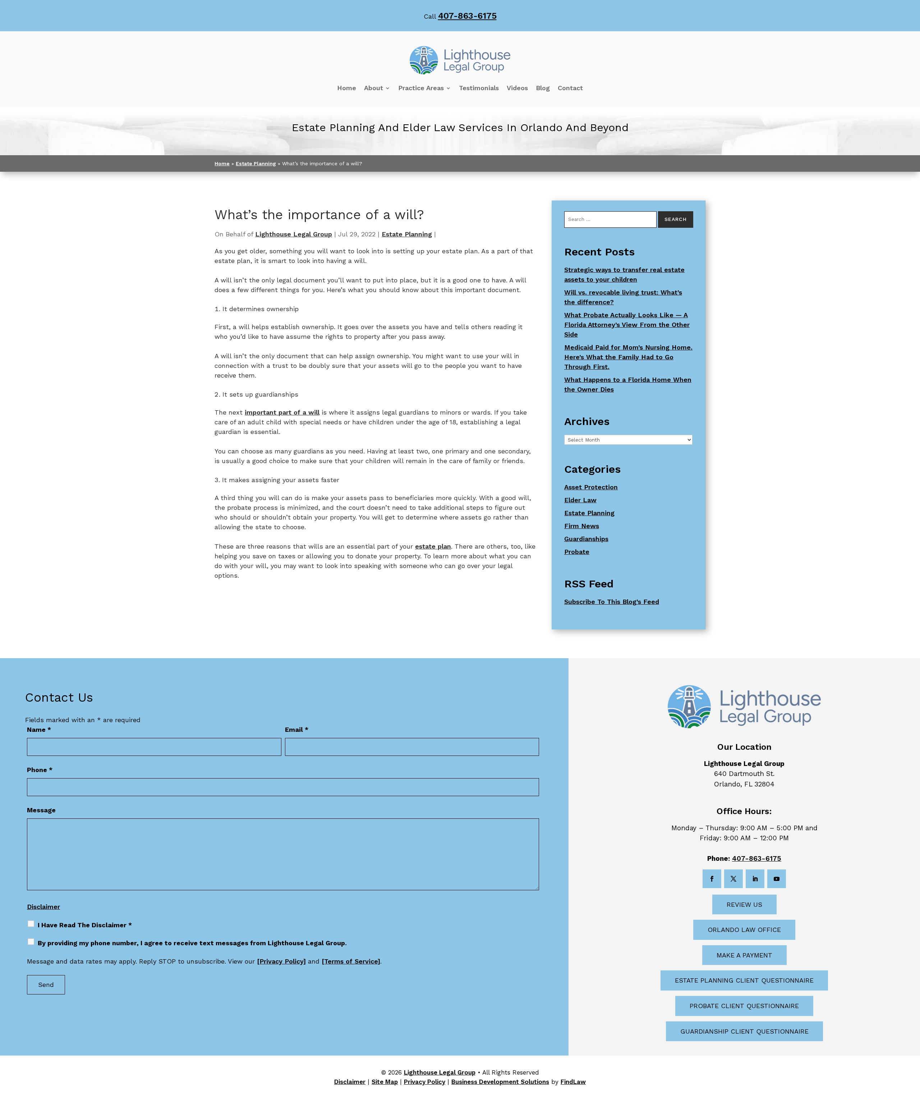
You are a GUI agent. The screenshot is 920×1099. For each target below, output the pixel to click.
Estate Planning (407, 234)
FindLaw (573, 1081)
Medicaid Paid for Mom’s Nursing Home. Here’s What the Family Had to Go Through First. (628, 356)
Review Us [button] (744, 904)
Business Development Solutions (500, 1081)
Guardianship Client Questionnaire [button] (744, 1031)
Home (346, 88)
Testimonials (479, 88)
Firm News (581, 526)
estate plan (433, 546)
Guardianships (586, 538)
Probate (576, 551)
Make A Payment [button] (744, 955)
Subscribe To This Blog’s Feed (611, 601)
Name (39, 729)
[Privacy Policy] (281, 961)
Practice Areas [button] (421, 88)
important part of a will (282, 412)
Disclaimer (43, 906)
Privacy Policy (424, 1081)
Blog (543, 88)
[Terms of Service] (351, 961)
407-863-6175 (467, 16)
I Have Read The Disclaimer (85, 925)
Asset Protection (591, 487)
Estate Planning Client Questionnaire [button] (744, 980)
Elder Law (580, 500)
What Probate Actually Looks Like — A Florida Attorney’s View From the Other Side (627, 324)
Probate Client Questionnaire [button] (744, 1006)
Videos (517, 88)
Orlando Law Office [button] (744, 929)
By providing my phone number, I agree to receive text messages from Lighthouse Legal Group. (192, 943)
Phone (39, 770)
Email (296, 729)
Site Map (385, 1081)
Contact (570, 88)
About (373, 88)
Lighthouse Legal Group (293, 234)
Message (41, 810)
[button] (913, 1047)
